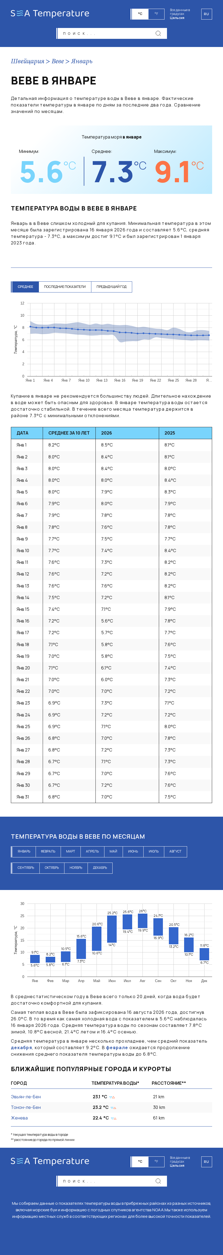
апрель (92, 851)
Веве (58, 61)
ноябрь (76, 867)
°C (140, 13)
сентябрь (26, 867)
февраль (48, 851)
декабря (21, 1047)
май (113, 851)
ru (206, 1161)
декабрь (100, 867)
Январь (81, 61)
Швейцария (27, 61)
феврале (117, 1047)
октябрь (52, 867)
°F (156, 13)
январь (24, 851)
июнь (133, 851)
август (175, 851)
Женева (19, 1118)
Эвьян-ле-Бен (26, 1097)
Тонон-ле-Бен (26, 1107)
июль (154, 851)
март (70, 851)
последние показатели (65, 286)
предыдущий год (111, 286)
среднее (25, 286)
